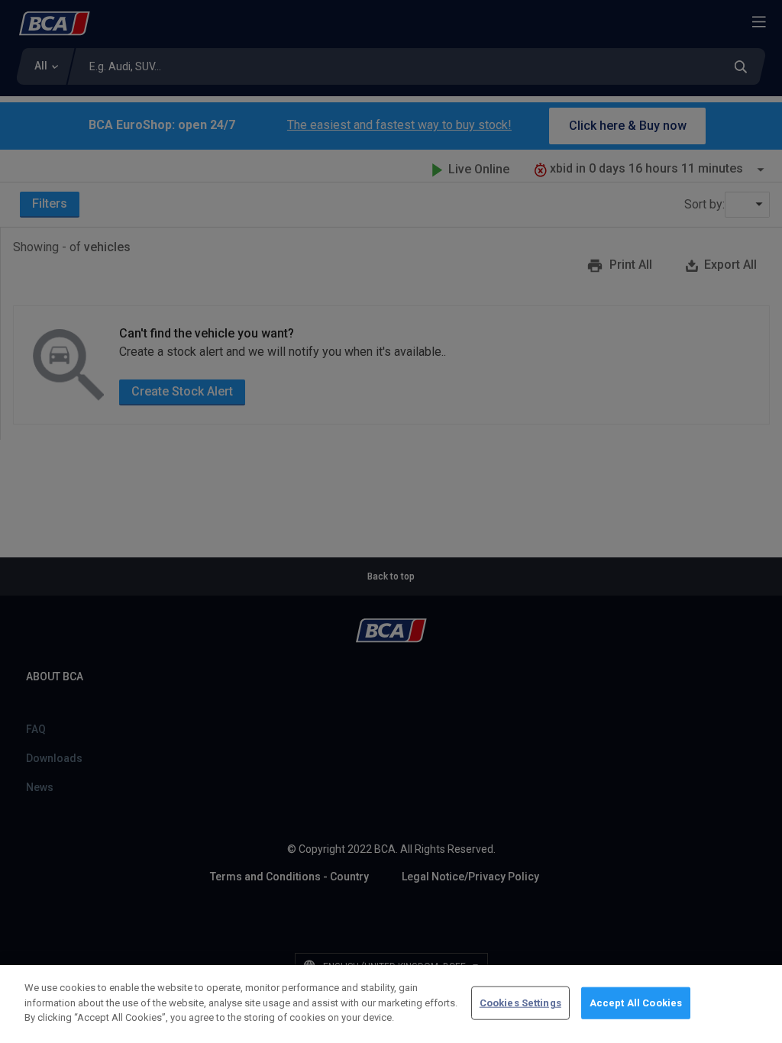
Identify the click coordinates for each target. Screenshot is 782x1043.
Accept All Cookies (636, 1003)
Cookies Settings (520, 1003)
